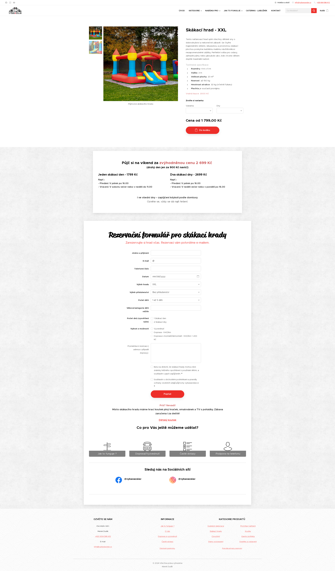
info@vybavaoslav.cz (303, 2)
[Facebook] (6, 2)
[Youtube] (14, 2)
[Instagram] (10, 2)
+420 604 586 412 (323, 2)
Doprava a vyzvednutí (167, 536)
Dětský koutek (167, 420)
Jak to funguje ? (167, 526)
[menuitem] (182, 10)
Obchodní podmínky (167, 548)
